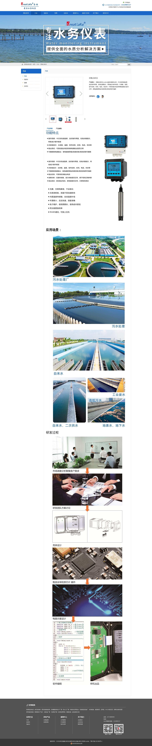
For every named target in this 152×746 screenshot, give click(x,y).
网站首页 (26, 13)
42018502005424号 (77, 743)
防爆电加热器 (30, 709)
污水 (36, 13)
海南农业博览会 (74, 709)
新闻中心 (76, 13)
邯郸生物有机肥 (118, 709)
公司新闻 (63, 720)
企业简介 (80, 720)
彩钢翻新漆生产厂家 (56, 709)
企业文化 (80, 722)
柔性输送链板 (30, 712)
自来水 (66, 13)
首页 (34, 64)
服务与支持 (85, 13)
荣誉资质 (80, 724)
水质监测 (46, 720)
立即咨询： (92, 96)
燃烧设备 (68, 712)
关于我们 (96, 13)
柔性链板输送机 (46, 709)
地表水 (46, 13)
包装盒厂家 (47, 712)
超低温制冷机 (76, 712)
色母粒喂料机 (62, 712)
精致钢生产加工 (39, 712)
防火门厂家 (66, 709)
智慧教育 (97, 709)
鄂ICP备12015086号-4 (96, 741)
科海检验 (91, 709)
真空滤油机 (38, 709)
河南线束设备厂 (84, 709)
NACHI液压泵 (109, 709)
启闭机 (102, 709)
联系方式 (106, 13)
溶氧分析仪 (43, 64)
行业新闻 (63, 722)
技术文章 (63, 724)
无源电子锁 (54, 712)
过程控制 (46, 722)
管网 (55, 13)
